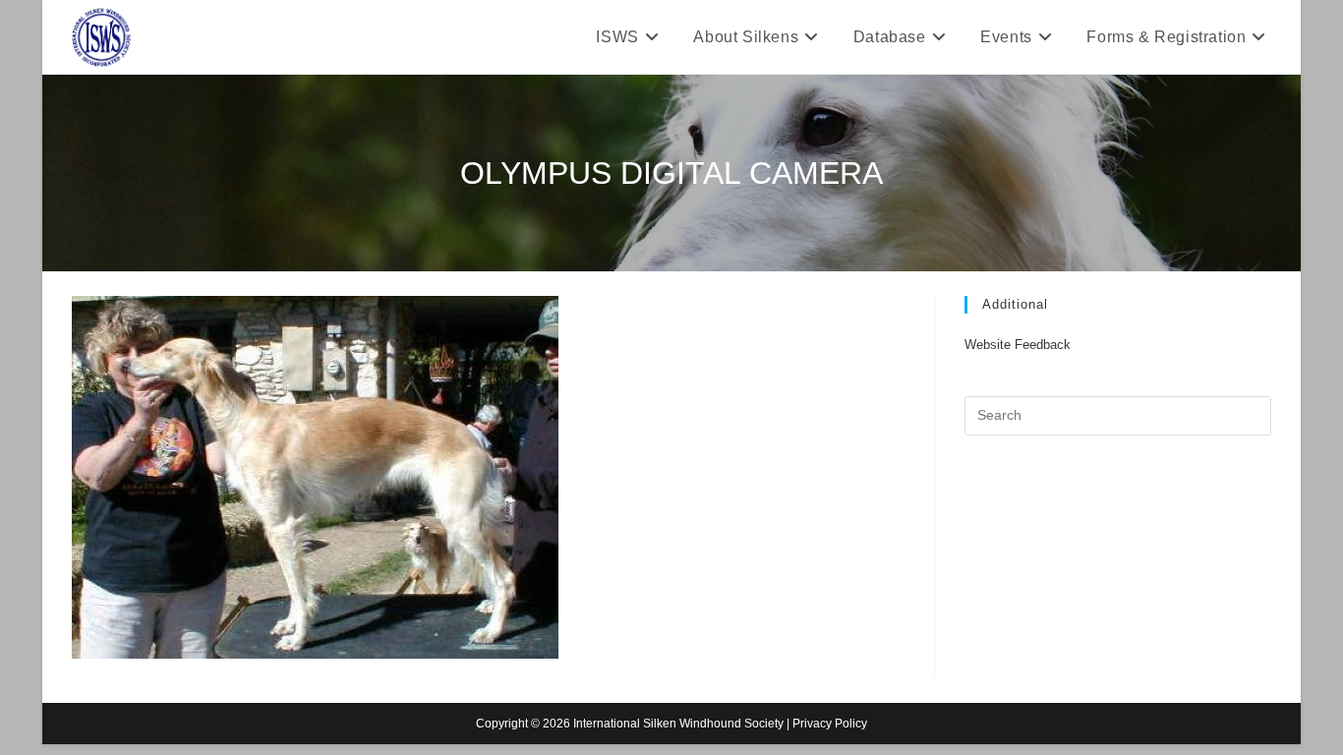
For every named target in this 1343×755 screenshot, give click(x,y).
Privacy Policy (829, 723)
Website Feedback (1017, 344)
